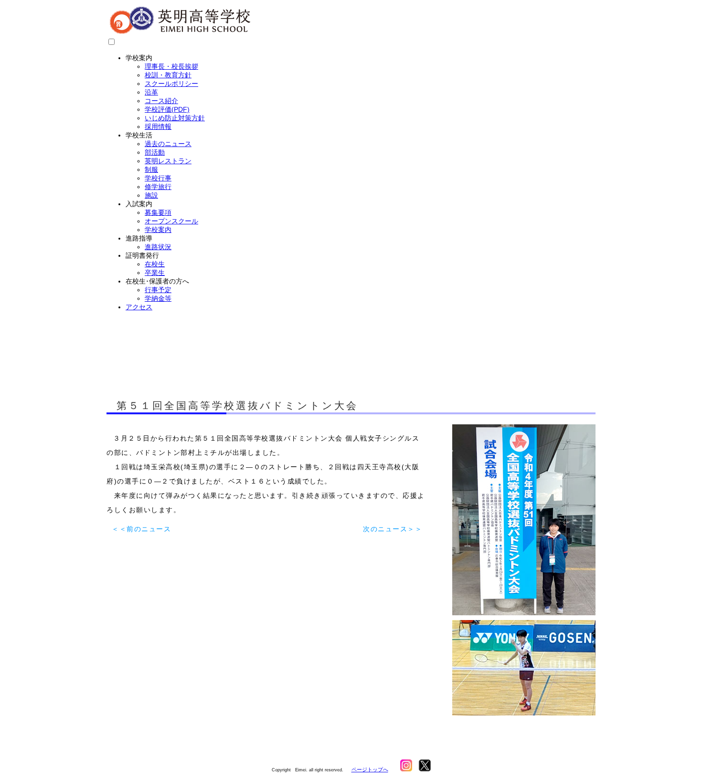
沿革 (151, 92)
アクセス (139, 307)
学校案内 (158, 229)
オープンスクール (171, 221)
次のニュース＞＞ (392, 529)
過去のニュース (168, 143)
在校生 (155, 264)
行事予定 (158, 290)
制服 (151, 169)
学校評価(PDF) (167, 109)
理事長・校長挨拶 (171, 66)
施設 (151, 195)
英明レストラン (168, 161)
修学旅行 (158, 186)
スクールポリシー (171, 83)
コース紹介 (161, 101)
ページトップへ (369, 769)
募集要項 (158, 212)
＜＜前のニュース (141, 529)
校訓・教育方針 (168, 75)
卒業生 (155, 272)
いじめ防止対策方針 (175, 118)
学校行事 (158, 178)
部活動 (155, 152)
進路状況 (158, 247)
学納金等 (158, 298)
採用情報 (158, 126)
